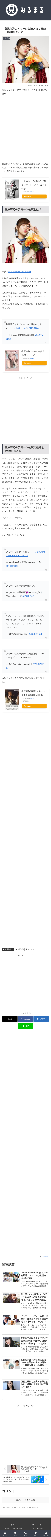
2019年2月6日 (12, 566)
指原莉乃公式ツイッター (19, 271)
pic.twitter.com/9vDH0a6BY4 (26, 328)
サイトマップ (37, 1525)
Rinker (32, 191)
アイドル (31, 949)
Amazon (27, 196)
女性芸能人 (9, 949)
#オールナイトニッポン (17, 555)
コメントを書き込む (25, 1500)
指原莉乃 (21, 949)
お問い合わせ (37, 1528)
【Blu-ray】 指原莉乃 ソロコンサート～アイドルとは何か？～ (34, 185)
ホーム (13, 1525)
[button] (46, 797)
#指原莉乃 (40, 552)
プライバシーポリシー (13, 1528)
